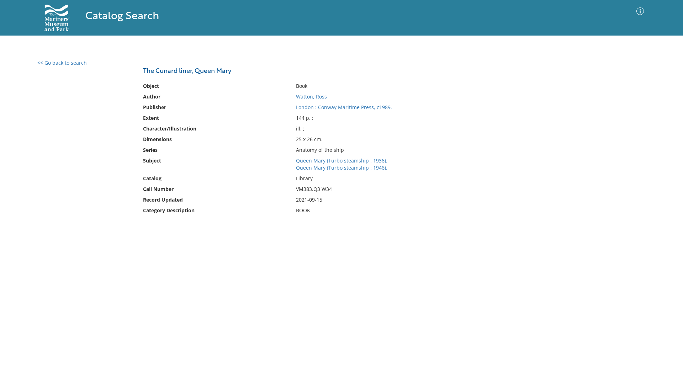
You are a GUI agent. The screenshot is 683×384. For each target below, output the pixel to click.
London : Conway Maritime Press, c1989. (344, 107)
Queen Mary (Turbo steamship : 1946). (341, 167)
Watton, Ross (311, 96)
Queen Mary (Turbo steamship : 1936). (341, 160)
